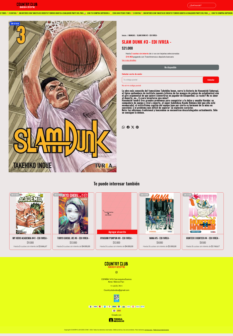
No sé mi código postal (131, 85)
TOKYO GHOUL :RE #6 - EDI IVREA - (73, 238)
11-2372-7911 (116, 286)
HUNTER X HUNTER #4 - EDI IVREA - (203, 238)
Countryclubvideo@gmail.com (116, 290)
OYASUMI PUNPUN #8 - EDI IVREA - (116, 238)
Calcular (211, 79)
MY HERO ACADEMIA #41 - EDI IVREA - (30, 238)
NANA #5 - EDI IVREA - (159, 238)
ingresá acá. (149, 330)
